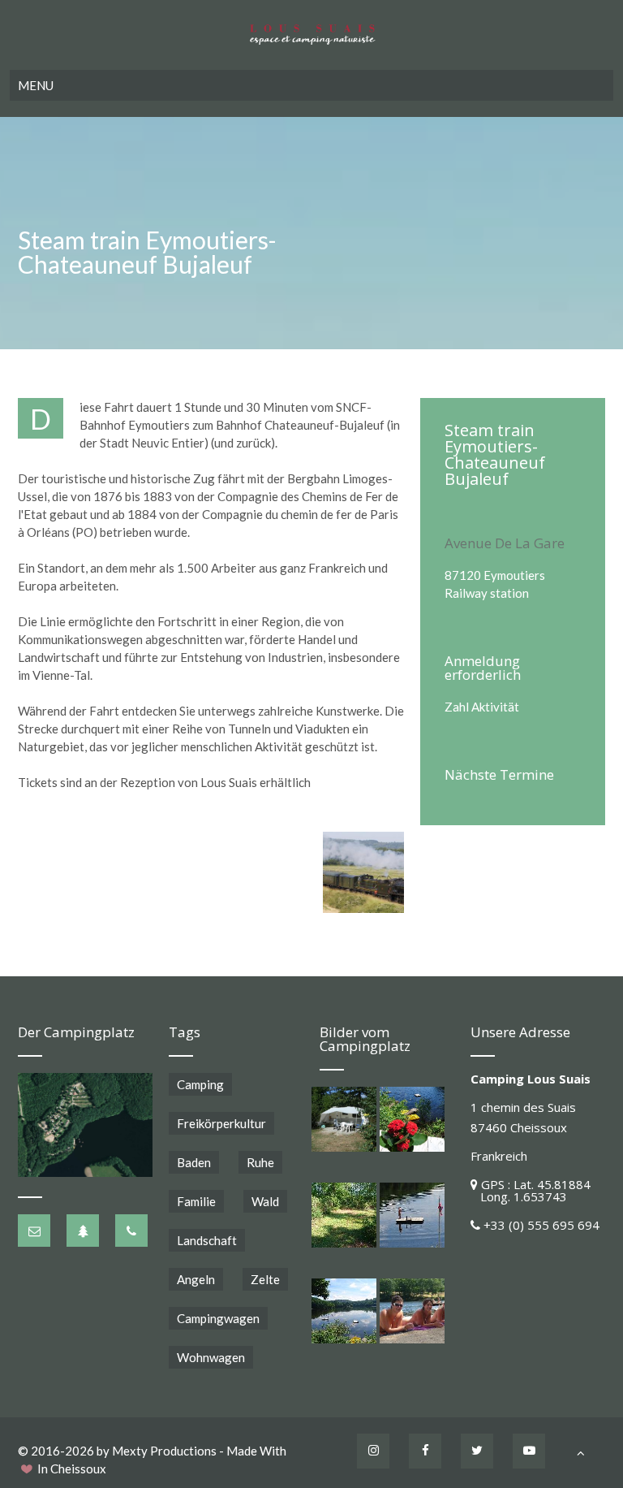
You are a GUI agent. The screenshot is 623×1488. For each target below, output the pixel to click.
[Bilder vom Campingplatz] (344, 1119)
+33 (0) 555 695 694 (541, 1225)
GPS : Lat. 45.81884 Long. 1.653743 (530, 1190)
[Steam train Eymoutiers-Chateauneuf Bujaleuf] (363, 872)
